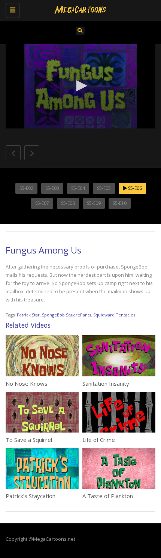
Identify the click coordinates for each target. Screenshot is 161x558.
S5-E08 (68, 203)
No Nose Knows (27, 383)
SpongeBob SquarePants (66, 315)
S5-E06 (134, 188)
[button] (80, 86)
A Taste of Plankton (107, 496)
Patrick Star (28, 315)
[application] (80, 86)
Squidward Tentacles (114, 315)
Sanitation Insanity (105, 383)
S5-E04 (78, 188)
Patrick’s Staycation (30, 496)
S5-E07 (42, 203)
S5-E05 (104, 188)
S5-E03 (52, 188)
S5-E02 (26, 188)
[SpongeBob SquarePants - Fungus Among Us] (78, 9)
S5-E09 (94, 203)
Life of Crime (98, 439)
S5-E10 (120, 203)
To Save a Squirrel (29, 439)
